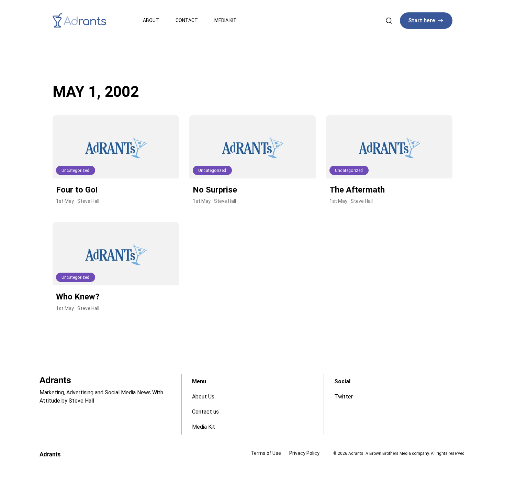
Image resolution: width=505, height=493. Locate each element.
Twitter (343, 396)
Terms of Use (266, 453)
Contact (187, 20)
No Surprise (215, 190)
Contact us (205, 411)
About (151, 20)
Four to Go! (77, 190)
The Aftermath (357, 190)
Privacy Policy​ (304, 453)
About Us (203, 396)
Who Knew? (77, 297)
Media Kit (225, 20)
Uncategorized (75, 170)
